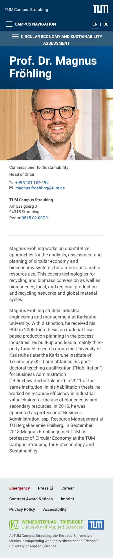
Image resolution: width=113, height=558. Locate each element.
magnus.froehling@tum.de (40, 188)
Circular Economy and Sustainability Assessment (61, 40)
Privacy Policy (22, 509)
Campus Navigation (35, 24)
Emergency (19, 488)
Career (67, 488)
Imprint (67, 499)
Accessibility (55, 509)
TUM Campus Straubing (26, 9)
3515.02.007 (33, 217)
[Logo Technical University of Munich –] (100, 8)
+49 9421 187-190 (32, 182)
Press (43, 488)
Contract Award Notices (31, 499)
